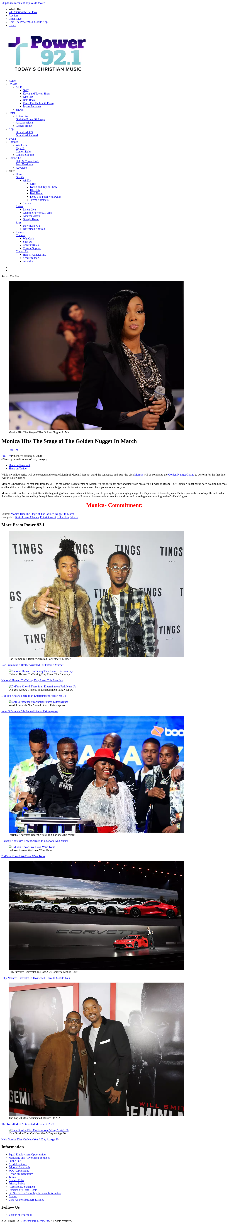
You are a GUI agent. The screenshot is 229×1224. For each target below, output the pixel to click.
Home (12, 80)
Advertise (21, 167)
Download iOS (24, 132)
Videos (74, 517)
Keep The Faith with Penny (38, 103)
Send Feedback (24, 164)
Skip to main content (13, 2)
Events (12, 25)
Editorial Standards (19, 1167)
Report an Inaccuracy (21, 1173)
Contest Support (25, 154)
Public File (15, 1160)
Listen (12, 112)
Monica (138, 474)
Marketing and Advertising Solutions (29, 1157)
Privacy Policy (17, 1183)
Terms (12, 1177)
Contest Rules (23, 151)
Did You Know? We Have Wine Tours (23, 856)
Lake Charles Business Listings (26, 1199)
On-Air (13, 83)
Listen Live (15, 18)
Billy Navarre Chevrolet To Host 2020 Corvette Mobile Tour (35, 978)
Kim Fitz (28, 96)
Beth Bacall (29, 99)
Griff (25, 90)
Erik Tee (6, 455)
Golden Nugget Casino (181, 474)
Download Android (27, 135)
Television (63, 517)
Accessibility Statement (22, 1186)
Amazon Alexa (24, 122)
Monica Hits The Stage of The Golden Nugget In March (42, 513)
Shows (19, 109)
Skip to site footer (35, 2)
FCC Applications (19, 1170)
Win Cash (21, 145)
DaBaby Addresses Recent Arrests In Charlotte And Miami (34, 840)
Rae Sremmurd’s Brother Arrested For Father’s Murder (32, 664)
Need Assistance (18, 1164)
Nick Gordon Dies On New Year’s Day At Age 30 (30, 1139)
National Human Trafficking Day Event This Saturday (32, 680)
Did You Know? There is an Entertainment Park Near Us (33, 695)
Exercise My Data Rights (23, 1189)
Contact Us (15, 157)
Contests (13, 141)
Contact (13, 1196)
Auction (13, 15)
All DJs (20, 87)
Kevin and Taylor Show (36, 93)
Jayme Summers (32, 106)
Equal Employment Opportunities (28, 1154)
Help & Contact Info (27, 161)
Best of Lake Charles (27, 517)
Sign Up (20, 148)
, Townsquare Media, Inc (35, 1220)
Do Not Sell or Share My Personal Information (35, 1193)
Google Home (24, 125)
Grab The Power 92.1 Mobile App (28, 21)
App (11, 128)
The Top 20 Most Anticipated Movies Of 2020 (27, 1124)
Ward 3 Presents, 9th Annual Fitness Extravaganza (29, 711)
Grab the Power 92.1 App (30, 119)
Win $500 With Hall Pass (23, 12)
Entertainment (48, 517)
